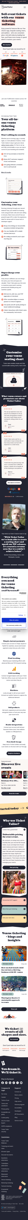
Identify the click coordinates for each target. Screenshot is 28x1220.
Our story (4, 1094)
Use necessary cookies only (14, 625)
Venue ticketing (6, 1179)
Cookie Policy (23, 1211)
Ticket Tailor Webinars (5, 1142)
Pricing (17, 1098)
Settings (21, 615)
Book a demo (18, 1095)
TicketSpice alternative (4, 1164)
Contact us (18, 1092)
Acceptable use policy (5, 1113)
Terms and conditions (4, 1105)
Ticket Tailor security (5, 1130)
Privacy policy (5, 1109)
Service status (19, 1120)
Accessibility (18, 1108)
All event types (5, 1151)
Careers (3, 1097)
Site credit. (21, 1203)
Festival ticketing (6, 1186)
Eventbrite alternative (4, 1159)
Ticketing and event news (7, 1147)
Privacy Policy (16, 1211)
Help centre (18, 1101)
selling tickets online (7, 145)
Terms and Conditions (6, 1211)
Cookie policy (5, 1117)
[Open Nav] (25, 7)
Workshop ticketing (7, 1183)
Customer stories (7, 964)
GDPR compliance (6, 1126)
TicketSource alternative (5, 1170)
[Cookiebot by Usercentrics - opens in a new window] (19, 593)
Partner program (19, 1104)
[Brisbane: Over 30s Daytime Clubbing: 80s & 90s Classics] (11, 775)
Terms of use (5, 1100)
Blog (16, 1117)
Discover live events (7, 1155)
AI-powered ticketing (4, 1190)
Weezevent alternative (4, 1175)
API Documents (19, 1114)
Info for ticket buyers (5, 1122)
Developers (18, 1111)
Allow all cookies (14, 620)
